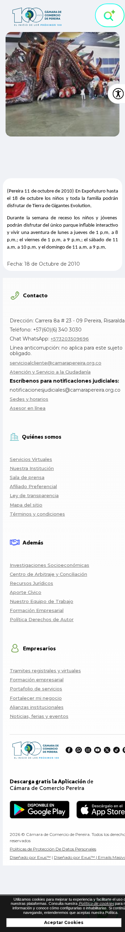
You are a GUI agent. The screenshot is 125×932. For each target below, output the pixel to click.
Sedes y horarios (29, 399)
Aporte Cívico (25, 592)
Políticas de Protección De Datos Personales (53, 849)
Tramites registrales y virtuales (45, 670)
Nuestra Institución (32, 468)
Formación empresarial (37, 679)
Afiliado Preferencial (33, 486)
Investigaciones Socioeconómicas (49, 565)
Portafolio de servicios (36, 688)
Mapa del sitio (26, 505)
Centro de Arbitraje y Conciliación (48, 574)
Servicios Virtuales (31, 459)
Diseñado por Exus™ (30, 857)
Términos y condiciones (37, 514)
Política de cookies (96, 903)
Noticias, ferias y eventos (39, 716)
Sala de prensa (27, 477)
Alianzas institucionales (37, 707)
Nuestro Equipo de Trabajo (41, 601)
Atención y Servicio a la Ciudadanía (50, 372)
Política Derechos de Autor (42, 619)
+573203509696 (70, 339)
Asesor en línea (27, 408)
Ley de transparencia (34, 495)
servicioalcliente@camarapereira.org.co (55, 363)
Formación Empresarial (37, 610)
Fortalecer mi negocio (36, 698)
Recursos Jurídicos (31, 583)
